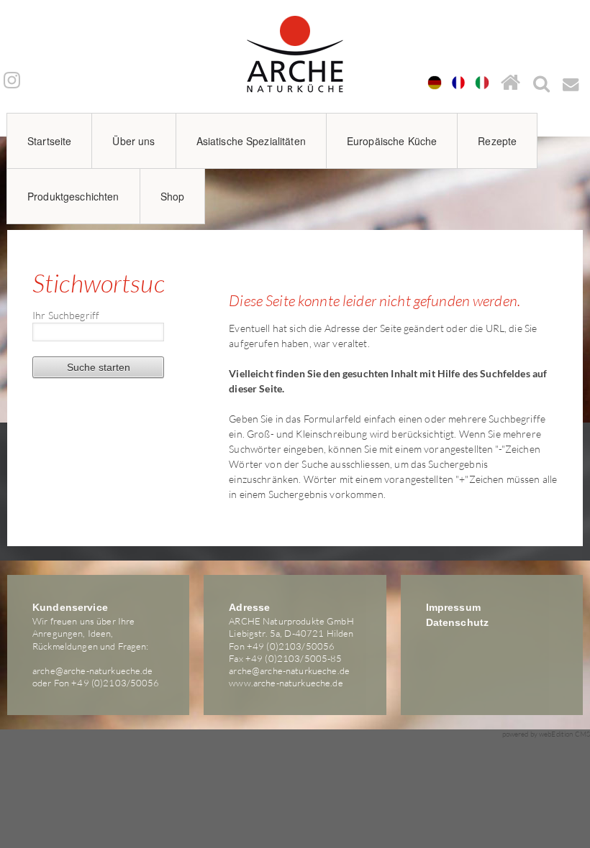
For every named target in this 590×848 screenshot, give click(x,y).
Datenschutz (457, 622)
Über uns (133, 141)
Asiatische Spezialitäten (251, 141)
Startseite (49, 141)
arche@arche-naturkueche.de (92, 670)
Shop (172, 196)
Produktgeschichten (73, 196)
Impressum (453, 607)
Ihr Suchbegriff (65, 315)
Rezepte (497, 141)
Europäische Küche (392, 141)
